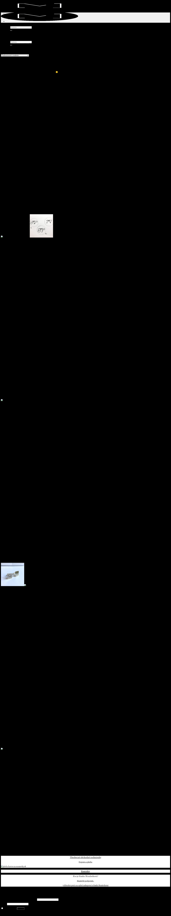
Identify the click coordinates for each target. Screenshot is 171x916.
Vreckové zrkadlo (17, 791)
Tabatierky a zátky (13, 852)
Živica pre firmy (16, 801)
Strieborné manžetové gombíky (18, 850)
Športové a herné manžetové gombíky (25, 837)
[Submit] (11, 30)
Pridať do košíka (7, 259)
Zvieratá (18, 827)
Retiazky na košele (17, 788)
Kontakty (85, 871)
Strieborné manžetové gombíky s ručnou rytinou (20, 246)
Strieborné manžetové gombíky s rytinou (17, 594)
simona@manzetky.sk (21, 72)
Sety (7, 845)
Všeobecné (75, 857)
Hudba (17, 824)
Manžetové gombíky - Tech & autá (23, 832)
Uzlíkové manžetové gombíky (21, 840)
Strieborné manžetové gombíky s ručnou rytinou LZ (21, 409)
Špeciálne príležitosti (14, 847)
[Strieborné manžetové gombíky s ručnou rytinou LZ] (15, 400)
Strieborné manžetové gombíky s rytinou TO (18, 758)
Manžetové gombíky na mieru (17, 806)
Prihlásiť (20, 908)
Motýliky (9, 842)
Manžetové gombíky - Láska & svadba (25, 829)
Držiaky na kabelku (17, 781)
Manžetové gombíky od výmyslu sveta (20, 814)
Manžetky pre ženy (17, 783)
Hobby (17, 822)
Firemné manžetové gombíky (17, 793)
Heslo (4, 904)
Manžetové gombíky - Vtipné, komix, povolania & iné (31, 834)
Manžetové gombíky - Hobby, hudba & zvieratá (28, 819)
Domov (4, 44)
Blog (7, 35)
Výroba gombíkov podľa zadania (23, 799)
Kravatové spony (12, 804)
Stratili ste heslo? (8, 913)
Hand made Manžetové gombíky (22, 811)
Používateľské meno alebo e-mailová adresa (19, 899)
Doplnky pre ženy (12, 778)
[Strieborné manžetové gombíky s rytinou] (27, 585)
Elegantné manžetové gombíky (22, 816)
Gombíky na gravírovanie (20, 809)
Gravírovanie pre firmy (19, 796)
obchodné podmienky (90, 857)
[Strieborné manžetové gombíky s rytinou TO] (15, 749)
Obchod (9, 32)
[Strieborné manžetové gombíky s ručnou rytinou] (27, 237)
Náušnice (13, 786)
